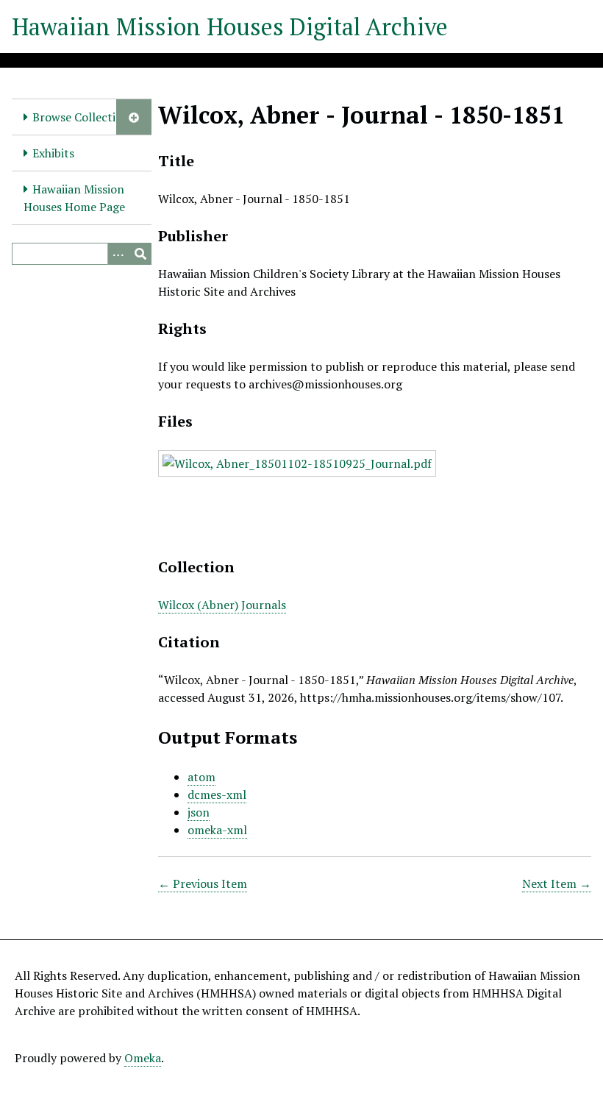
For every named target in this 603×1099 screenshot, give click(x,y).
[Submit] (140, 254)
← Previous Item (202, 883)
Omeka (142, 1058)
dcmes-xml (217, 794)
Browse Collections (83, 117)
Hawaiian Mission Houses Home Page (74, 198)
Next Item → (556, 883)
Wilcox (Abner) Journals (222, 605)
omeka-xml (217, 830)
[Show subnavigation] (133, 117)
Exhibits (53, 153)
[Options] (118, 254)
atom (201, 777)
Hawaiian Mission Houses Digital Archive (230, 26)
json (199, 812)
